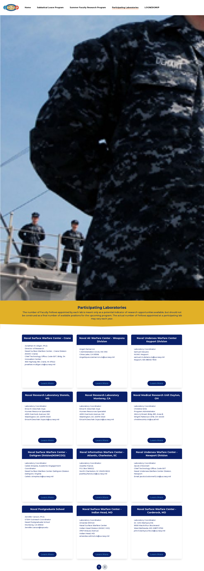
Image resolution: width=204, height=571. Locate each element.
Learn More (47, 383)
